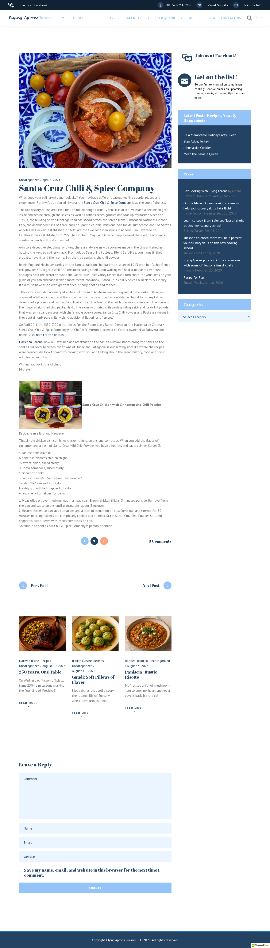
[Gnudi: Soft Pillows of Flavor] (95, 633)
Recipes (45, 661)
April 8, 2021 (51, 180)
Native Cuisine (29, 661)
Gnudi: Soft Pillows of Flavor (93, 679)
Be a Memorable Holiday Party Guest (210, 135)
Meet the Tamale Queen (201, 154)
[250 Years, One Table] (42, 633)
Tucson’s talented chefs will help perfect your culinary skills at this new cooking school (213, 243)
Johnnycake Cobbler (197, 147)
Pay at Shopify (218, 5)
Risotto (142, 661)
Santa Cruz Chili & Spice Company (107, 202)
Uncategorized (29, 180)
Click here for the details (46, 335)
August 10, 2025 (84, 671)
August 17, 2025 (54, 666)
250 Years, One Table (40, 672)
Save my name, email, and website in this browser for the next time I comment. (91, 873)
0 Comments (159, 541)
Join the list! (253, 5)
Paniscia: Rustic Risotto (141, 674)
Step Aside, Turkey (196, 141)
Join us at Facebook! (34, 5)
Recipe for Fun (194, 277)
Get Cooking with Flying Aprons (205, 191)
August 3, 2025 (138, 666)
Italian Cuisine (82, 661)
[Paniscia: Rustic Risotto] (148, 633)
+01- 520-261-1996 (178, 5)
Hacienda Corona (31, 342)
